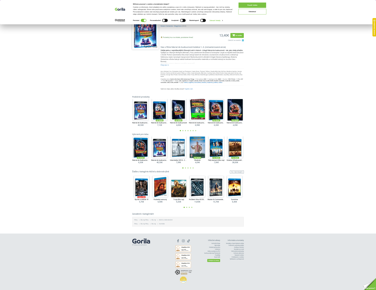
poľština (215, 82)
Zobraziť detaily (215, 20)
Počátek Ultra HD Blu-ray (198, 199)
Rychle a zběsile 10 (141, 199)
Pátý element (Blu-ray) (216, 160)
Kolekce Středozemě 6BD (236, 160)
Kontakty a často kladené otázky (235, 243)
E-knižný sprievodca (214, 247)
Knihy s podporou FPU (214, 251)
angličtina (191, 82)
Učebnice (217, 249)
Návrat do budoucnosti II (236, 123)
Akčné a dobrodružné (166, 220)
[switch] (165, 20)
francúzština (197, 82)
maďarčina (210, 82)
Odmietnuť (252, 11)
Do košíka (238, 35)
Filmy (135, 220)
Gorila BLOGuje (216, 243)
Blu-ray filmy (144, 220)
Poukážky (217, 255)
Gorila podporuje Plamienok (212, 253)
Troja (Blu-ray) (178, 199)
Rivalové (197, 160)
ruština (220, 82)
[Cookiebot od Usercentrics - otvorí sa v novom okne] (120, 20)
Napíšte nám (189, 89)
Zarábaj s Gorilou (239, 247)
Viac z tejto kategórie (237, 172)
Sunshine (234, 199)
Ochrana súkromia (239, 253)
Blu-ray (153, 220)
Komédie (162, 224)
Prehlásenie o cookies (238, 257)
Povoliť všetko (252, 5)
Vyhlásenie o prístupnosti (237, 259)
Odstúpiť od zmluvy (213, 260)
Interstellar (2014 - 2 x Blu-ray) (181, 160)
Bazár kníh (217, 257)
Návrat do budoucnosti (178, 123)
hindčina (204, 82)
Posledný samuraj (160, 199)
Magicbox (177, 26)
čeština (186, 82)
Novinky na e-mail (239, 249)
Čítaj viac (164, 65)
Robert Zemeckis (167, 26)
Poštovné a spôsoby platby (236, 245)
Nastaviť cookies (239, 255)
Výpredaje (217, 245)
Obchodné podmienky (237, 251)
